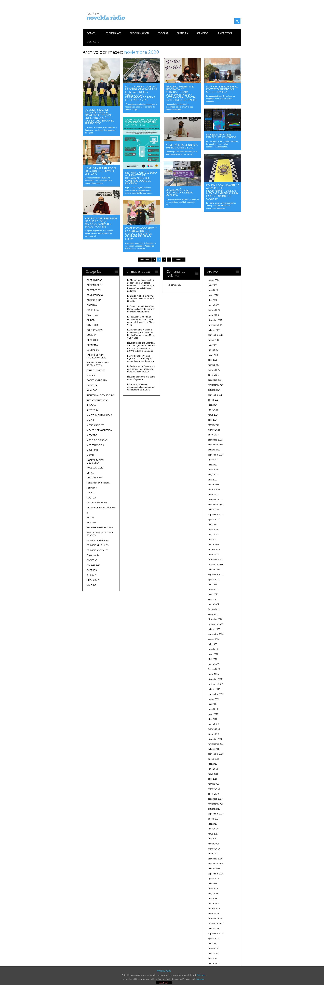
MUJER (90, 455)
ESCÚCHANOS (114, 33)
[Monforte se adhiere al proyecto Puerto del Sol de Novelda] (222, 82)
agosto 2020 (214, 639)
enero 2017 (213, 854)
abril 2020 (212, 659)
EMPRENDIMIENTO (96, 370)
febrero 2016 (214, 908)
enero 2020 (213, 674)
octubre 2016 (214, 869)
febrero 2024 (214, 430)
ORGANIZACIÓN (94, 478)
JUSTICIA (91, 405)
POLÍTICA (91, 498)
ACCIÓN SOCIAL (95, 285)
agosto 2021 (214, 579)
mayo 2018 (213, 774)
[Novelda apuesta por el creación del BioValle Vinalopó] (101, 163)
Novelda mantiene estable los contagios (221, 136)
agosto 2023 (214, 460)
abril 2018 (212, 779)
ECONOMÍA (92, 345)
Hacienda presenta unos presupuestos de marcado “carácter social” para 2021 (101, 222)
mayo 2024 (213, 415)
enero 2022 (213, 554)
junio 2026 (213, 290)
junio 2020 (213, 649)
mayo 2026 (213, 295)
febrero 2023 (214, 490)
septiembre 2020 (216, 634)
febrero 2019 (214, 729)
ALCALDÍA (92, 305)
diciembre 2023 (215, 440)
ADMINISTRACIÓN (95, 295)
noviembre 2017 (215, 804)
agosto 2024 (214, 400)
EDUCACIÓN (93, 350)
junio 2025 (213, 350)
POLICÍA (91, 493)
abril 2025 (212, 360)
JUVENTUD (92, 410)
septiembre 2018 (216, 754)
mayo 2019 (213, 714)
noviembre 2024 (215, 385)
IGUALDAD (92, 390)
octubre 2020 (214, 629)
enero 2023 (213, 494)
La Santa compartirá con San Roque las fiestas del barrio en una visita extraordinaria (141, 309)
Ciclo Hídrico (93, 315)
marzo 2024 (213, 425)
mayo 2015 (213, 953)
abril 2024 (212, 420)
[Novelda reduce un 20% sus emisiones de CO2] (182, 140)
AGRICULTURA (94, 300)
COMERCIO (92, 325)
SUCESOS (92, 570)
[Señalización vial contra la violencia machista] (182, 185)
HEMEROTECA (224, 33)
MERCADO (92, 435)
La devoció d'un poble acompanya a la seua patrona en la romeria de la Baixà (141, 387)
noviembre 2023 (215, 445)
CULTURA (91, 335)
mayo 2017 (213, 834)
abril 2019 (212, 719)
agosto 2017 (214, 819)
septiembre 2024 (216, 395)
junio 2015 (213, 948)
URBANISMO (93, 580)
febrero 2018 (214, 789)
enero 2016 (213, 913)
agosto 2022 (214, 519)
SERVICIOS (202, 33)
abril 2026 (212, 300)
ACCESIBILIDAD (94, 280)
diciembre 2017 (215, 799)
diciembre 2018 (215, 739)
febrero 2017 (214, 849)
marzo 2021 (213, 604)
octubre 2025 (214, 330)
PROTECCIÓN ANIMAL (97, 503)
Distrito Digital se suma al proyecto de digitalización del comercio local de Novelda (141, 178)
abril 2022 (212, 539)
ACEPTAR (163, 983)
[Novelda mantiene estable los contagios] (222, 130)
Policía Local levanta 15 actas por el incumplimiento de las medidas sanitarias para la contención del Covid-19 (222, 192)
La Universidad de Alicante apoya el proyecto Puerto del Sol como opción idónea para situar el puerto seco (99, 116)
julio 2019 (212, 704)
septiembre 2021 (216, 574)
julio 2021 (212, 584)
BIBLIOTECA (93, 310)
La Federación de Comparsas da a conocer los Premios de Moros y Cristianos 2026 (141, 369)
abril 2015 (212, 958)
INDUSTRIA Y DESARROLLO (100, 395)
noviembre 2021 (215, 564)
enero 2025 (213, 375)
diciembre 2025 (215, 320)
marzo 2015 (213, 963)
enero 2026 (213, 315)
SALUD (90, 518)
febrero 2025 (214, 370)
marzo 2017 (213, 844)
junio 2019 (213, 709)
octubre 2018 (214, 749)
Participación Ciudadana (98, 483)
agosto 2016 (214, 878)
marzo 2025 (213, 365)
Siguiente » (178, 259)
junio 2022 (213, 529)
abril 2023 (212, 480)
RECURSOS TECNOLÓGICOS (101, 508)
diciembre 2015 (215, 918)
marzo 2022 (213, 544)
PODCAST (162, 33)
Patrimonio (92, 488)
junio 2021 (213, 589)
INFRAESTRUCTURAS (97, 400)
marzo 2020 (213, 664)
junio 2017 (213, 829)
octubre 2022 (214, 509)
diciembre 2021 (215, 559)
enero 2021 (213, 614)
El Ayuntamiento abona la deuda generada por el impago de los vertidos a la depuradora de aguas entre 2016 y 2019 (141, 93)
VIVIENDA (91, 585)
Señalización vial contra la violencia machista (179, 192)
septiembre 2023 (216, 455)
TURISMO (91, 575)
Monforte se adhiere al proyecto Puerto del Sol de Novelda (222, 89)
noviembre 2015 (215, 923)
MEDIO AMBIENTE (95, 425)
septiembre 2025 (216, 335)
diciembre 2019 (215, 679)
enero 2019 (213, 734)
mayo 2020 (213, 654)
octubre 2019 (214, 689)
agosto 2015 (214, 938)
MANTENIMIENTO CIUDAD (99, 415)
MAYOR (90, 420)
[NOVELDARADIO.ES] (112, 22)
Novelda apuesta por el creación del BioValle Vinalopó (101, 170)
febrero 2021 (214, 609)
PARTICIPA (182, 33)
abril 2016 (212, 899)
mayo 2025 (213, 355)
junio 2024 (213, 410)
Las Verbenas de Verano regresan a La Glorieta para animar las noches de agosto (140, 358)
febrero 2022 (214, 549)
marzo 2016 (213, 903)
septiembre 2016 (216, 874)
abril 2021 (212, 599)
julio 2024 (212, 405)
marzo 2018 (213, 784)
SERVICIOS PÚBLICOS (98, 545)
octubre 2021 (214, 569)
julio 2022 (212, 524)
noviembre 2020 (215, 624)
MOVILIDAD (92, 450)
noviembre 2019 (215, 684)
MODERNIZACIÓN (95, 445)
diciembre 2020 (215, 619)
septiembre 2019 (216, 694)
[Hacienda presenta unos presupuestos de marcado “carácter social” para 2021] (101, 214)
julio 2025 (212, 345)
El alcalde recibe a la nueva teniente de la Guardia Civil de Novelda (141, 298)
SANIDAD (91, 523)
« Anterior (145, 259)
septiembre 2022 (216, 514)
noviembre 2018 (215, 744)
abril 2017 (212, 839)
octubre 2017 (214, 809)
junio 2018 (213, 769)
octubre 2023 (214, 450)
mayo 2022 (213, 534)
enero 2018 (213, 794)
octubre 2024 (214, 390)
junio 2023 (213, 469)
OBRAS (90, 473)
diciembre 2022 (215, 499)
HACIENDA (92, 385)
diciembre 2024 (215, 380)
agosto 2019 (214, 699)
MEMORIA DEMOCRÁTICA (99, 430)
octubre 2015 (214, 928)
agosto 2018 (214, 759)
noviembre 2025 (215, 325)
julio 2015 (212, 943)
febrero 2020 (214, 669)
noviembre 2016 (215, 863)
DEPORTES (92, 340)
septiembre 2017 (216, 814)
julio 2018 (212, 764)
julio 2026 (212, 285)
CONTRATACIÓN (95, 330)
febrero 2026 (214, 310)
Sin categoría (93, 555)
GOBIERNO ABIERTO (97, 380)
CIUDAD (91, 320)
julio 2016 (212, 884)
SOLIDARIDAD (94, 565)
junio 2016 (213, 888)
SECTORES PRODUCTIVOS (100, 527)
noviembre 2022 (215, 505)
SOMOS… (92, 33)
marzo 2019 (213, 724)
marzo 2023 (213, 484)
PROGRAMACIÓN (139, 33)
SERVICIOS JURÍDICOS (98, 540)
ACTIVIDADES (93, 290)
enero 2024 (213, 435)
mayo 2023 (213, 475)
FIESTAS (91, 375)
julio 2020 (212, 644)
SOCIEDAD (92, 560)
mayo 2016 (213, 893)
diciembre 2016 (215, 859)
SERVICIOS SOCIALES (97, 550)
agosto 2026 (214, 280)
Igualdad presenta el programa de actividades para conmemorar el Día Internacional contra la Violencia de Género (181, 93)
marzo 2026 (213, 305)
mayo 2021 (213, 594)
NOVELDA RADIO (95, 468)
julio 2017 (212, 824)
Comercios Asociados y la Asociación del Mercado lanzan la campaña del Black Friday (140, 233)
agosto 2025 (214, 340)
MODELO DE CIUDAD (97, 440)
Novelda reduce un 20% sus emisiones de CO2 (182, 146)
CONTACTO (93, 41)
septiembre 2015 (216, 933)
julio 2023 (212, 465)
